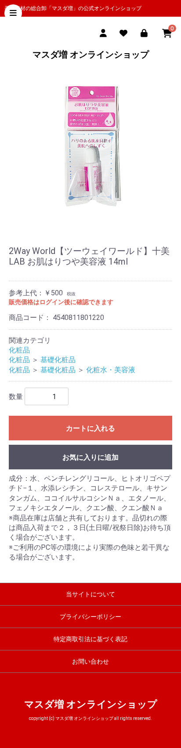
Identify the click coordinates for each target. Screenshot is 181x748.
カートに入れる (90, 428)
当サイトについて (90, 594)
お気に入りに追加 (90, 457)
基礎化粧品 (58, 360)
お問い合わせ (90, 661)
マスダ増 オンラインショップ (91, 54)
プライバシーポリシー (90, 616)
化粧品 (19, 350)
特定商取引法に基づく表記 (90, 639)
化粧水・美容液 (110, 370)
